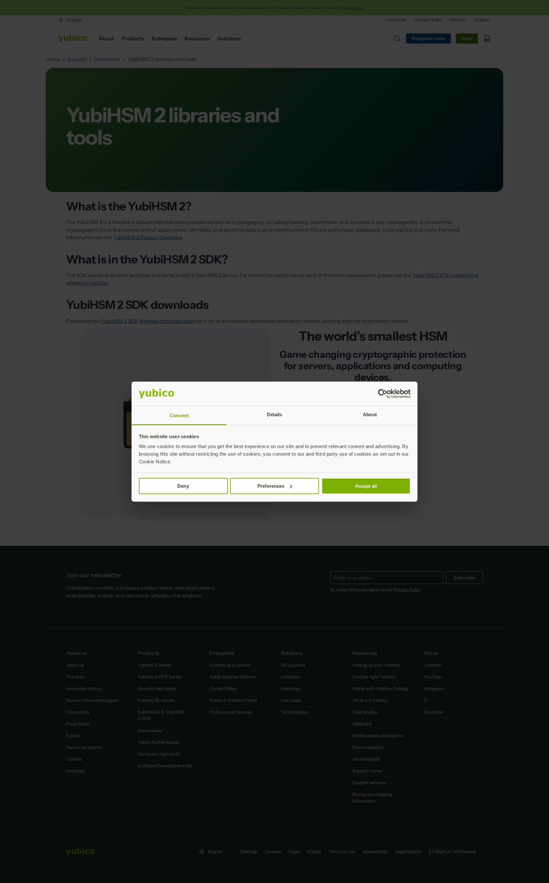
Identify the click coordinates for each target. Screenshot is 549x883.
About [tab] (370, 414)
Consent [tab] (179, 415)
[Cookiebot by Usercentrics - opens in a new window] (382, 393)
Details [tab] (274, 414)
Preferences (270, 486)
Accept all (366, 486)
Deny (183, 486)
